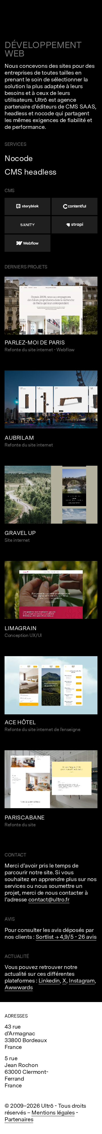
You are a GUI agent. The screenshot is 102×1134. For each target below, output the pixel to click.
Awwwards (19, 987)
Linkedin (49, 980)
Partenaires (19, 1119)
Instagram (81, 980)
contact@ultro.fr (48, 899)
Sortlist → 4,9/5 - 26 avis (66, 936)
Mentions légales (53, 1112)
